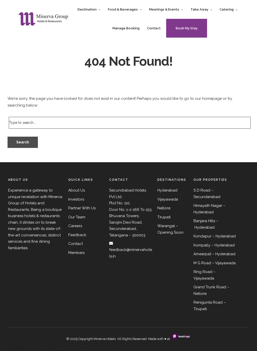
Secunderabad (207, 197)
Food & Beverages (123, 9)
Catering (227, 9)
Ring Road (203, 272)
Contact (154, 28)
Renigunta (203, 302)
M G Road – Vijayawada (215, 263)
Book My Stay (187, 28)
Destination (87, 9)
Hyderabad (204, 212)
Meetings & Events (164, 9)
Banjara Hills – (206, 221)
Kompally (202, 245)
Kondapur (202, 236)
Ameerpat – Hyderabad (214, 254)
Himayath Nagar (208, 205)
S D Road (202, 190)
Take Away (199, 9)
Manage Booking (126, 28)
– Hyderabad (224, 236)
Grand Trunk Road (210, 287)
